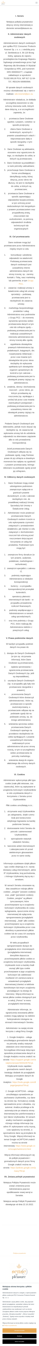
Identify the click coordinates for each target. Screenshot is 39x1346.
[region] (19, 1314)
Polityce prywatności (10, 1325)
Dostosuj (19, 1336)
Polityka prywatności (19, 1253)
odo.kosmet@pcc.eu (24, 94)
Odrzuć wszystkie (19, 1341)
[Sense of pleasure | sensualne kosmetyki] (3, 2)
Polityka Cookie (22, 1325)
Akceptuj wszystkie (19, 1330)
